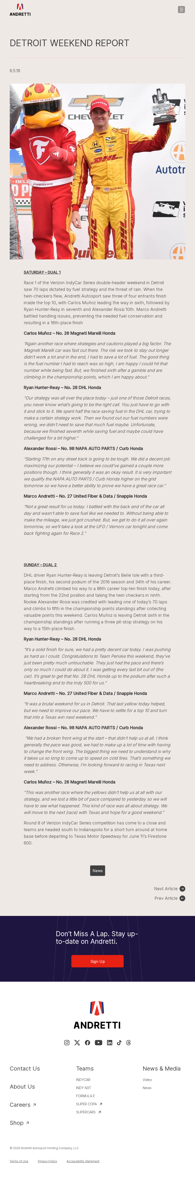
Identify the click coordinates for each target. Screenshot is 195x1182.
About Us (22, 1086)
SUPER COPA (86, 1104)
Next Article (166, 888)
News (98, 870)
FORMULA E (85, 1096)
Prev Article (166, 898)
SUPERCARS (86, 1112)
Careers (20, 1104)
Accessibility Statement (83, 1161)
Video (147, 1080)
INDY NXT (83, 1088)
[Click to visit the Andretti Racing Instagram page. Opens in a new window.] (66, 1042)
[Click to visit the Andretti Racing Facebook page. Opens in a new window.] (87, 1042)
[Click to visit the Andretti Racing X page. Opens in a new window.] (77, 1042)
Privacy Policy (47, 1161)
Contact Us (25, 1068)
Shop (17, 1122)
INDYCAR (83, 1080)
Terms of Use (19, 1161)
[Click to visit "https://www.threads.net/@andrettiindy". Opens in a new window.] (128, 1042)
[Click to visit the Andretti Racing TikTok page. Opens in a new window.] (119, 1042)
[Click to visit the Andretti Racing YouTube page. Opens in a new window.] (98, 1042)
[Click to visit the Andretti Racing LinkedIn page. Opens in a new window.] (109, 1042)
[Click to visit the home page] (20, 9)
